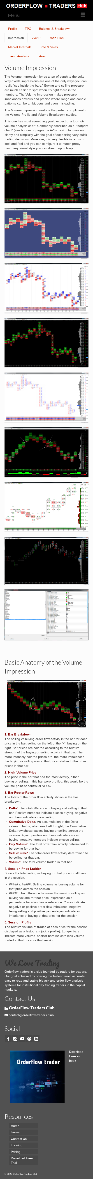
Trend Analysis (18, 56)
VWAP (36, 38)
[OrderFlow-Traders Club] (46, 4)
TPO (28, 28)
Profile (12, 28)
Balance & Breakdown (54, 28)
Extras (41, 56)
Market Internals (19, 47)
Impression (16, 38)
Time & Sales (48, 47)
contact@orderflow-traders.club (31, 1015)
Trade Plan (56, 38)
